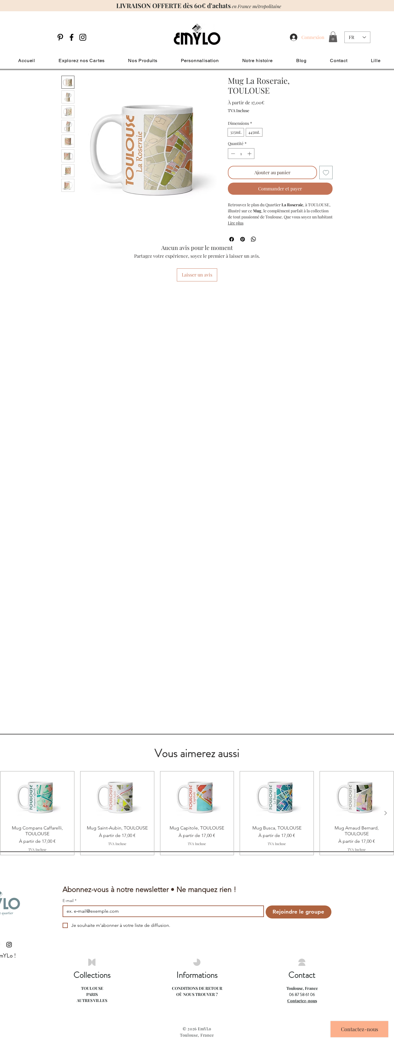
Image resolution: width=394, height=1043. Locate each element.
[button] (333, 36)
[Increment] (250, 154)
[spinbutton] (241, 154)
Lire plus (235, 223)
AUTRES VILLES (92, 1000)
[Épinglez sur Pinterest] (242, 239)
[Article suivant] (385, 813)
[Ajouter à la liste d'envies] (326, 172)
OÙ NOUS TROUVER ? (197, 994)
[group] (197, 813)
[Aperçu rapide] (37, 796)
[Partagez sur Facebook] (231, 239)
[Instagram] (82, 37)
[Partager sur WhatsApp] (253, 239)
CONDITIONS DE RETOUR (197, 988)
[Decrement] (232, 154)
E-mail (69, 900)
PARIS (92, 994)
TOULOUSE (92, 988)
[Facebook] (71, 37)
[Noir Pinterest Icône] (60, 37)
